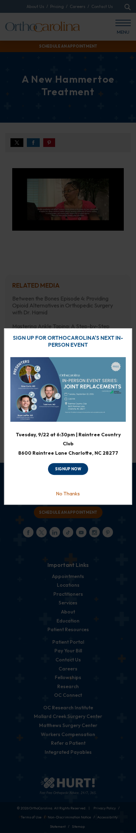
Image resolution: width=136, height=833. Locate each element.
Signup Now (68, 469)
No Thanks (68, 493)
